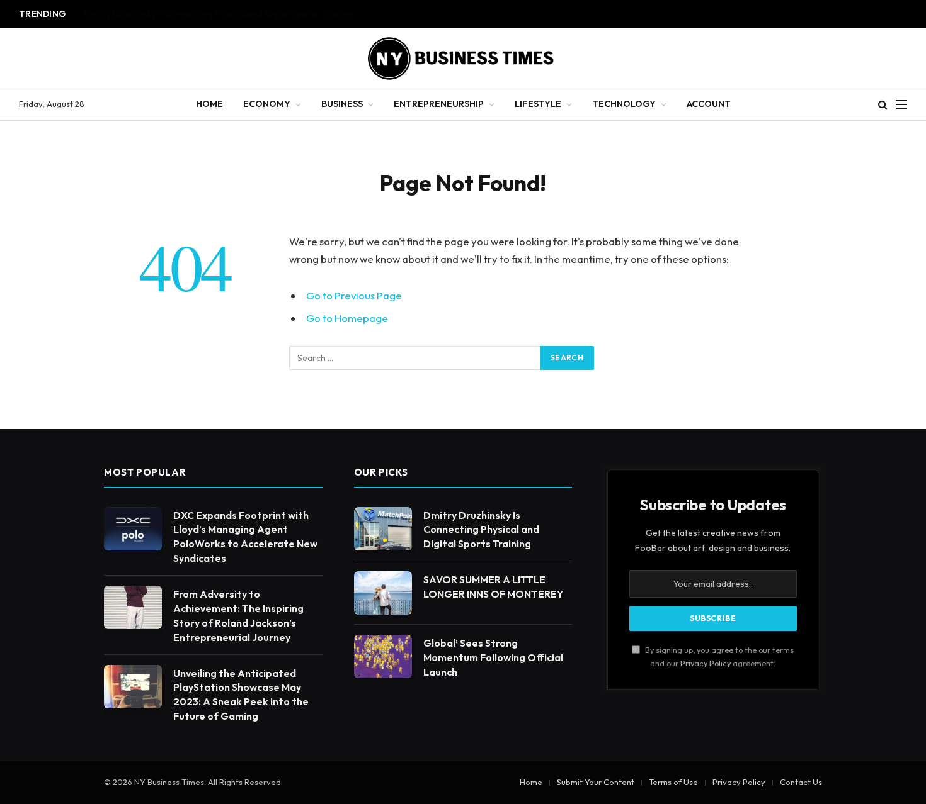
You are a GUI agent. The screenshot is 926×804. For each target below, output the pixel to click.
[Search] (883, 105)
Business (342, 103)
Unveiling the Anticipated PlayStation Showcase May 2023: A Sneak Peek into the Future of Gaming (241, 695)
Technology (624, 103)
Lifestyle (538, 103)
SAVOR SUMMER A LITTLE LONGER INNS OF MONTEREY (193, 14)
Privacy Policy (705, 663)
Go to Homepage (347, 318)
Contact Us (801, 782)
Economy (266, 103)
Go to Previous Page (354, 295)
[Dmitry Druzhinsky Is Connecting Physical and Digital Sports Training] (383, 528)
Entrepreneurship (439, 103)
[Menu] (901, 105)
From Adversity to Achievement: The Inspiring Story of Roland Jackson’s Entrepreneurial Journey (238, 616)
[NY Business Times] (463, 58)
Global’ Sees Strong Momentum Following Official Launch (493, 657)
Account (709, 103)
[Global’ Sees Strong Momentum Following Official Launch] (383, 656)
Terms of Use (673, 782)
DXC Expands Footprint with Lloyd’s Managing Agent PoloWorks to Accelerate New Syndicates (245, 537)
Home (209, 103)
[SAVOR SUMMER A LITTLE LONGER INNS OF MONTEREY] (383, 593)
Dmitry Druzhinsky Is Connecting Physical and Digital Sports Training (481, 529)
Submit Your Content (595, 782)
